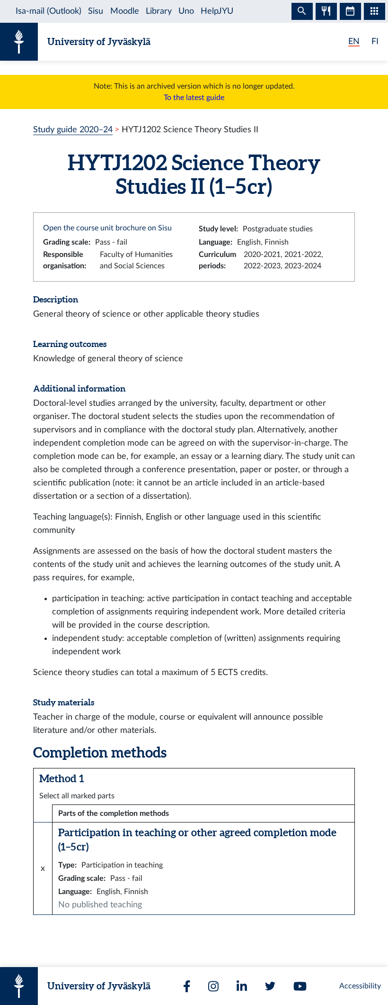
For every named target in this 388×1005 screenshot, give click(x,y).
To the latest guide (194, 97)
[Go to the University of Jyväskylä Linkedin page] (242, 986)
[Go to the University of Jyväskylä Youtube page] (300, 986)
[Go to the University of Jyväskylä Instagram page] (213, 986)
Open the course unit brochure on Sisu (107, 228)
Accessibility (360, 986)
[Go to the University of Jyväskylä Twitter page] (270, 986)
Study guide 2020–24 (73, 130)
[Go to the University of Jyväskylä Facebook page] (187, 986)
